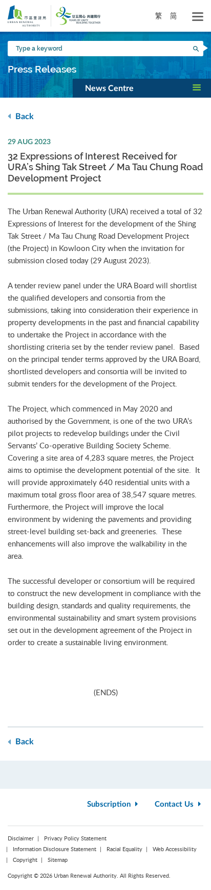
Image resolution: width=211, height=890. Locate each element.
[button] (142, 88)
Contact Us (175, 804)
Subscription (110, 804)
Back (23, 116)
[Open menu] (197, 17)
